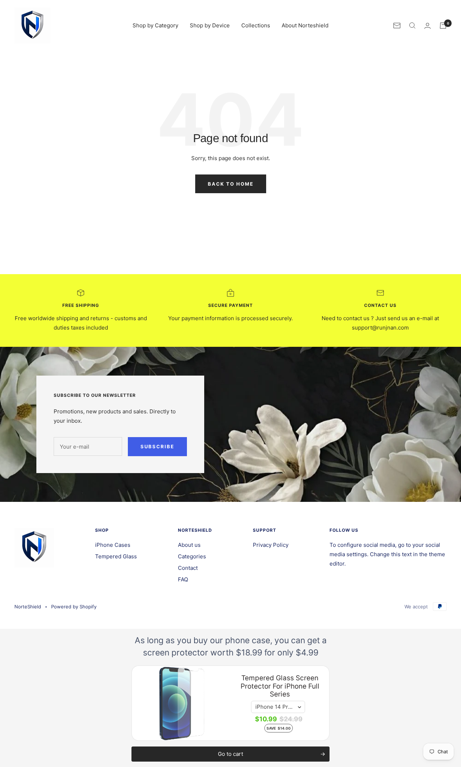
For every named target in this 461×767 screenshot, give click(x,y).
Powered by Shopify (74, 606)
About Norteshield (305, 25)
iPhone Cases (112, 544)
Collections (255, 25)
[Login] (427, 26)
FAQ (183, 579)
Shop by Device (210, 25)
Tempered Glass (116, 556)
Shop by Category (155, 25)
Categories (192, 556)
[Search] (412, 25)
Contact (188, 567)
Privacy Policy (270, 544)
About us (189, 544)
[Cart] (443, 25)
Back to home (231, 184)
